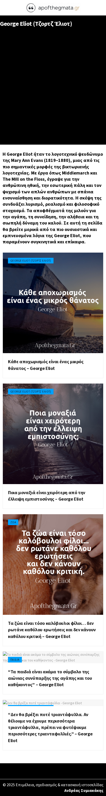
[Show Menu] (6, 7)
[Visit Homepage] (53, 8)
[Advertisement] (53, 89)
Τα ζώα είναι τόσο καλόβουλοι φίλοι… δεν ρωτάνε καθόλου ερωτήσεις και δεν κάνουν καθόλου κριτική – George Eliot (52, 629)
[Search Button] (100, 7)
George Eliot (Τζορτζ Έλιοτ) (30, 260)
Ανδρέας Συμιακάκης (83, 790)
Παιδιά (15, 659)
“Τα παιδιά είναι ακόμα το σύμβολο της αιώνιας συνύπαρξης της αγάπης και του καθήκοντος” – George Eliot (50, 678)
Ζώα (13, 522)
